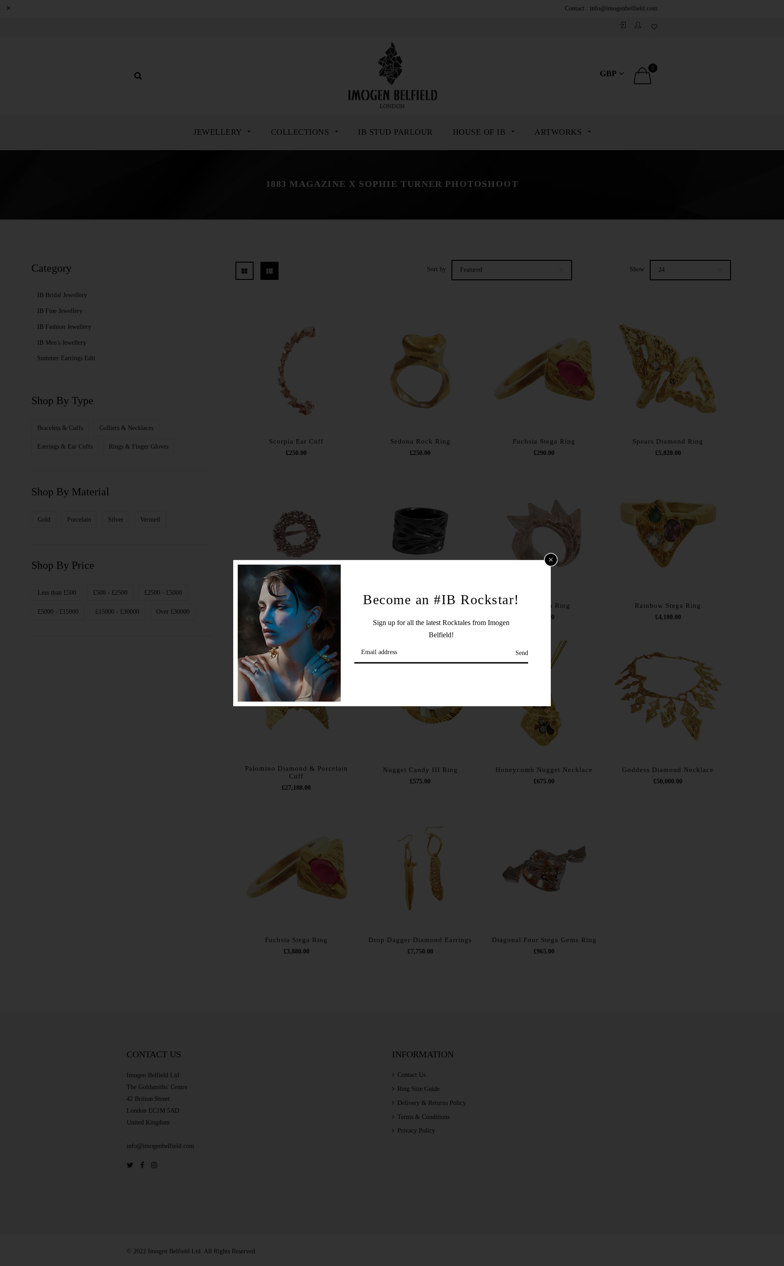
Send (521, 653)
